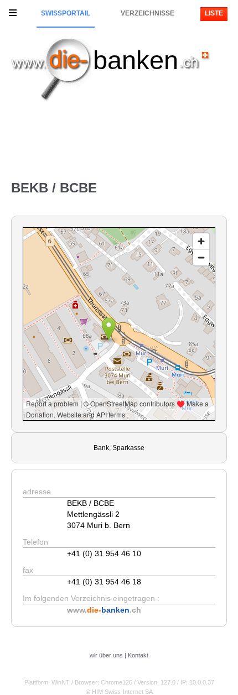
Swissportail (65, 13)
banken (135, 60)
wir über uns (106, 655)
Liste (214, 13)
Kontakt (138, 655)
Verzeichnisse (147, 13)
